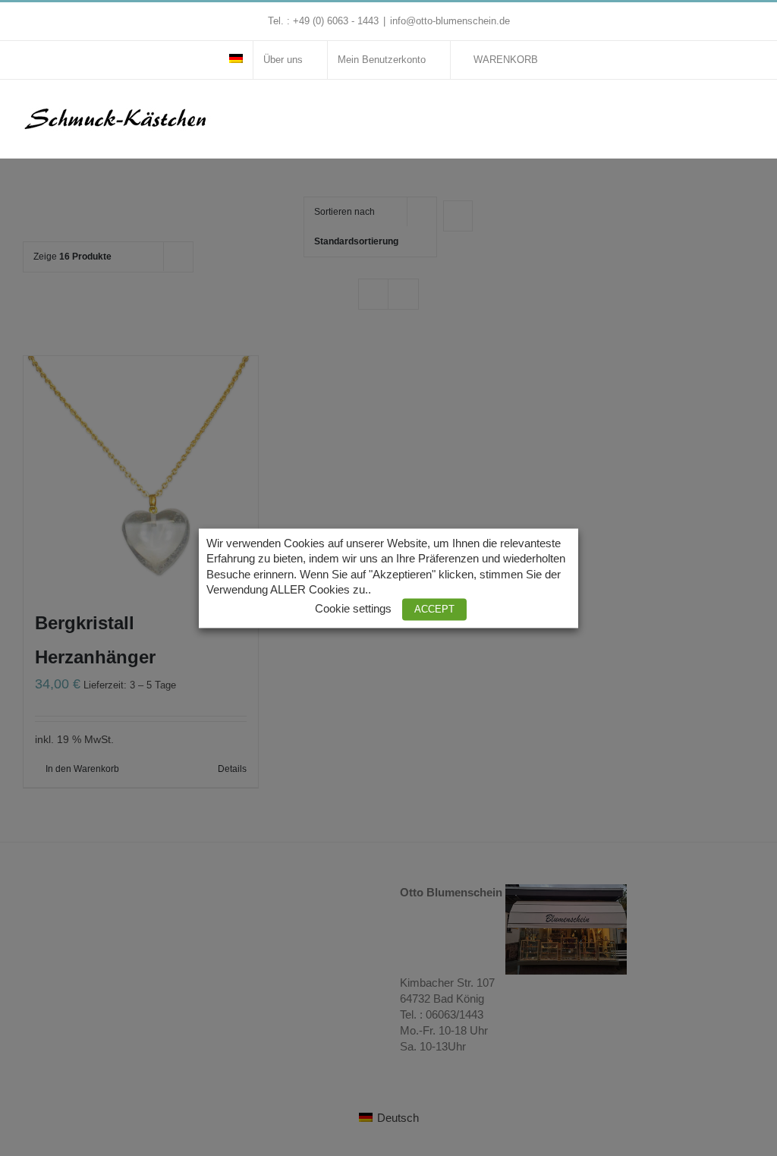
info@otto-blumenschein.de (450, 21)
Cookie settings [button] (353, 609)
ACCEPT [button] (434, 609)
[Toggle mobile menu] (748, 110)
